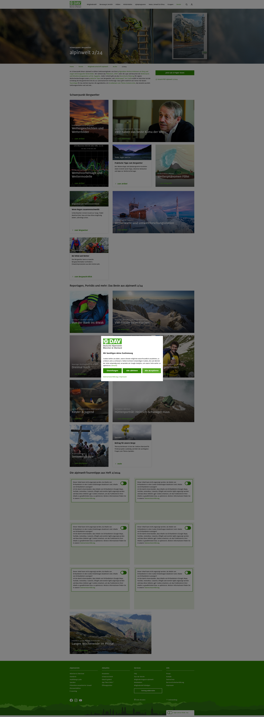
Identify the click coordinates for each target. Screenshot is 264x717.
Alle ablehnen (132, 371)
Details (114, 365)
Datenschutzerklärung (110, 377)
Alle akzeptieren (152, 371)
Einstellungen (112, 371)
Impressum (123, 377)
